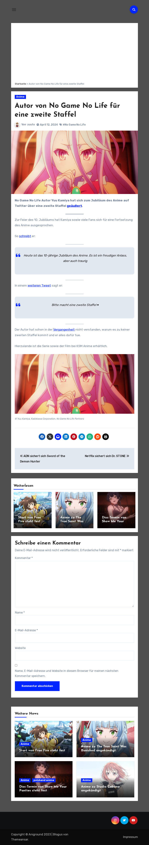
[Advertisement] (74, 52)
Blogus (58, 834)
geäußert (74, 206)
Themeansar (19, 839)
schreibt (25, 236)
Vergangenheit (64, 329)
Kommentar (24, 558)
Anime (20, 96)
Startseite (20, 83)
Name (20, 612)
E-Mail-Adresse (26, 630)
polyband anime (43, 780)
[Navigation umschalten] (14, 9)
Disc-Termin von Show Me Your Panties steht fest (116, 521)
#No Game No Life (74, 124)
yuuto (31, 124)
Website (20, 648)
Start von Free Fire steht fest (42, 750)
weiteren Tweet (39, 285)
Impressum (130, 837)
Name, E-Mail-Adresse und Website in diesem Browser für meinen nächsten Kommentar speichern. (66, 673)
